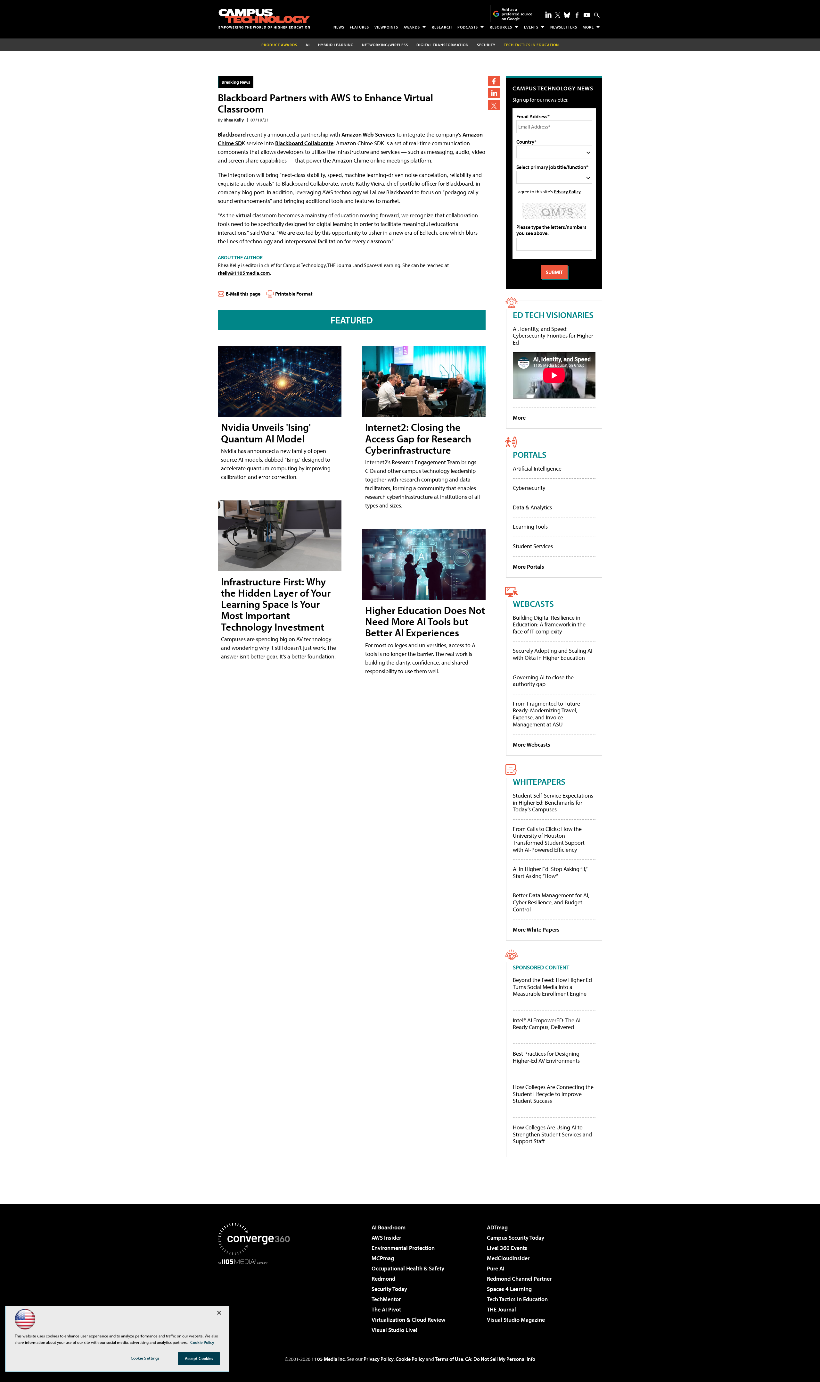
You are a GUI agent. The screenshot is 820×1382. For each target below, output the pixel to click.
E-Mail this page (243, 293)
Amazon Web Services (368, 134)
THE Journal (501, 1309)
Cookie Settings (145, 1358)
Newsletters (563, 27)
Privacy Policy (567, 191)
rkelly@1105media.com (244, 273)
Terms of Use (449, 1359)
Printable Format (294, 293)
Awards (412, 27)
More (588, 27)
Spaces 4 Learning (509, 1289)
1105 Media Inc (328, 1359)
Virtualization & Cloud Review (408, 1319)
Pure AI (495, 1268)
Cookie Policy (410, 1359)
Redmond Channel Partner (519, 1278)
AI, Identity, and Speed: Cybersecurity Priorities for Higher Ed (553, 335)
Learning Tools (530, 526)
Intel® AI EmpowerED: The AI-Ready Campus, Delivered (547, 1024)
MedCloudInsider (508, 1258)
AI (308, 44)
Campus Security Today (515, 1237)
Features (359, 27)
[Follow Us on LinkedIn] (548, 14)
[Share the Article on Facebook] (494, 81)
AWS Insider (386, 1237)
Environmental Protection (403, 1248)
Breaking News (236, 82)
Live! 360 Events (507, 1248)
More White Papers (536, 929)
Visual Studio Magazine (516, 1319)
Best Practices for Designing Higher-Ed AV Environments (546, 1057)
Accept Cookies (199, 1358)
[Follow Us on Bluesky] (567, 15)
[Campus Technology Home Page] (264, 19)
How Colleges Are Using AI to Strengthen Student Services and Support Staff (552, 1134)
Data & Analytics (532, 507)
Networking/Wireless (385, 44)
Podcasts (467, 27)
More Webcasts (531, 744)
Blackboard (232, 134)
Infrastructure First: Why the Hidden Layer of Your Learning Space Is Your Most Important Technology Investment (276, 604)
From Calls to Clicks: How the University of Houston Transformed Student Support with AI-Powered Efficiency (549, 839)
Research (442, 27)
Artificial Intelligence (537, 468)
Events (531, 27)
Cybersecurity (529, 487)
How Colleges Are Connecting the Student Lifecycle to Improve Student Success (553, 1094)
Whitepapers (539, 781)
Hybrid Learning (336, 44)
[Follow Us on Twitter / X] (557, 15)
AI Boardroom (389, 1227)
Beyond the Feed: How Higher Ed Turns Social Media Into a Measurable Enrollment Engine (552, 986)
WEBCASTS (533, 603)
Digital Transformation (442, 44)
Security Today (389, 1289)
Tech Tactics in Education (517, 1299)
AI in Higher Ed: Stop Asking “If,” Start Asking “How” (550, 872)
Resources (501, 27)
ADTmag (497, 1227)
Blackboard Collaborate (304, 143)
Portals (529, 454)
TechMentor (386, 1299)
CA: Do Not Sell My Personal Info (500, 1359)
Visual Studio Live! (394, 1330)
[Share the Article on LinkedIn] (494, 93)
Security (486, 44)
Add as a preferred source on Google (517, 14)
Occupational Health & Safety (408, 1268)
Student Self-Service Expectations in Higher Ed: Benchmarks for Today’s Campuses (553, 802)
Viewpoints (386, 27)
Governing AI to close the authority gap (543, 681)
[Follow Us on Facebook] (577, 15)
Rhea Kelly (234, 120)
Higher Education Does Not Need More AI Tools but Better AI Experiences (425, 621)
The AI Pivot (386, 1309)
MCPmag (383, 1258)
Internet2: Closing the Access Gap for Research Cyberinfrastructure (418, 438)
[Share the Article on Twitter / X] (494, 105)
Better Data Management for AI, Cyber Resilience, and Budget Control (551, 902)
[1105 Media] (256, 1297)
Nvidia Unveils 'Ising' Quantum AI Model (266, 433)
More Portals (528, 566)
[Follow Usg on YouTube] (587, 15)
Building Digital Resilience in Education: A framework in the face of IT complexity (549, 624)
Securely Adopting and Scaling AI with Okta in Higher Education (552, 654)
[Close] (219, 1313)
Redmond (383, 1278)
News (338, 27)
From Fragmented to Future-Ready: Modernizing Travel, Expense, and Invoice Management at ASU (547, 714)
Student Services (533, 546)
